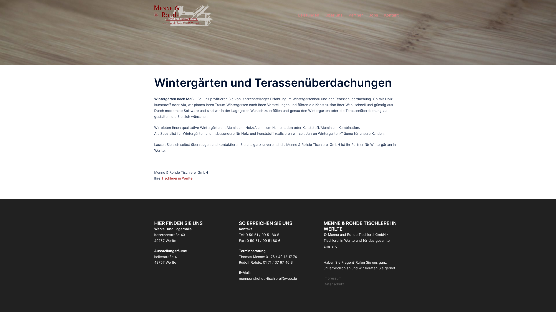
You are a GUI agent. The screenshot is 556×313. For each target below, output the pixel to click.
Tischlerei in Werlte (176, 178)
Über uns (334, 15)
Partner (356, 15)
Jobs (373, 15)
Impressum (332, 278)
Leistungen (308, 15)
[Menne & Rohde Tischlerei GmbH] (185, 15)
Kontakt (391, 15)
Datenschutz (334, 284)
